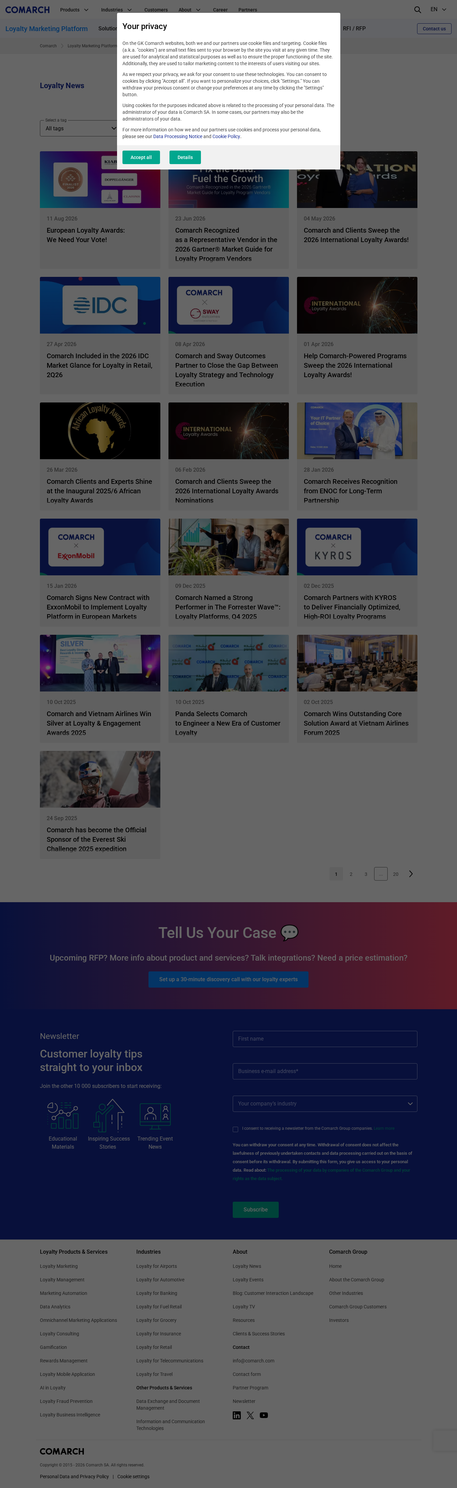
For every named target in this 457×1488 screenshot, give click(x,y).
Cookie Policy (226, 136)
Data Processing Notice (177, 136)
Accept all (141, 157)
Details (185, 157)
